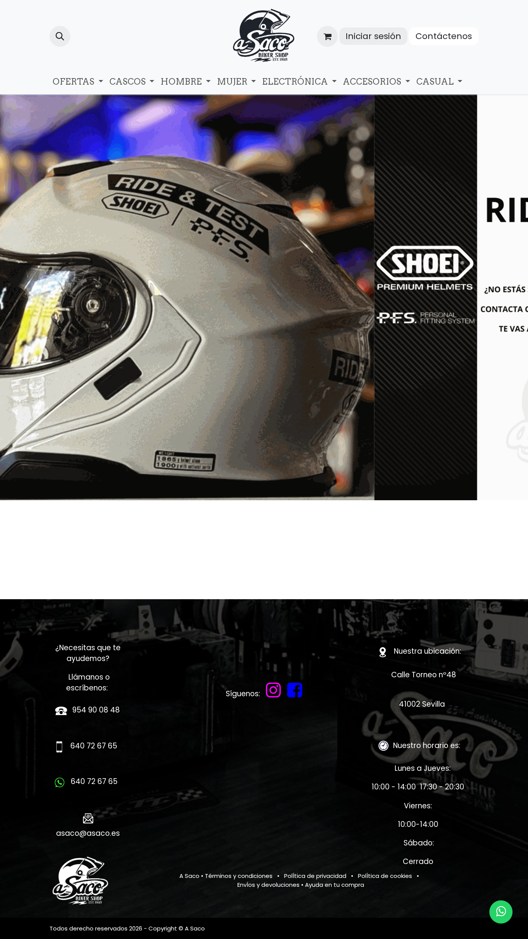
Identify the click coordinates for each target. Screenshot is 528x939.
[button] (59, 36)
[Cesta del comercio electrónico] (327, 36)
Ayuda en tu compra (334, 885)
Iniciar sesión (373, 36)
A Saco (189, 876)
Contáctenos (444, 36)
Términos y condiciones (239, 876)
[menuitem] (77, 81)
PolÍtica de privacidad (315, 876)
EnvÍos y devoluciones (268, 885)
